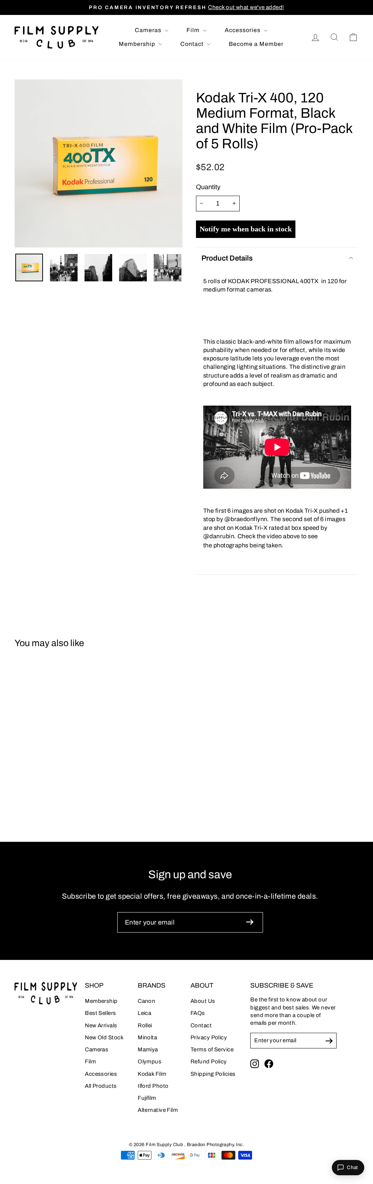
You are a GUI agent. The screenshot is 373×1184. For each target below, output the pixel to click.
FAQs (198, 1013)
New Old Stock (104, 1037)
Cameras (149, 30)
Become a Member (256, 44)
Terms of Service (212, 1049)
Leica (144, 1013)
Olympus (149, 1061)
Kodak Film (152, 1074)
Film (193, 30)
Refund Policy (209, 1061)
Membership (138, 44)
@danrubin (218, 536)
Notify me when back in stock (246, 229)
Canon (146, 1001)
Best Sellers (100, 1013)
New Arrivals (101, 1025)
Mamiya (148, 1049)
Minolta (147, 1037)
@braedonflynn (245, 519)
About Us (203, 1001)
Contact (192, 44)
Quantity (208, 187)
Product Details (227, 258)
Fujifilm (147, 1098)
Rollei (145, 1025)
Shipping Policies (213, 1074)
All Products (101, 1086)
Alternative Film (158, 1110)
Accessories (243, 30)
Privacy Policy (209, 1037)
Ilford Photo (153, 1086)
